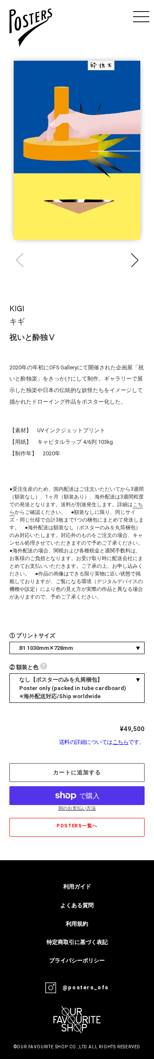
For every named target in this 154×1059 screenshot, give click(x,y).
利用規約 (77, 923)
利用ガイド (77, 886)
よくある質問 (77, 905)
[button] (134, 260)
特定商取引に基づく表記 (77, 942)
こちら (121, 742)
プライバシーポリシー (77, 960)
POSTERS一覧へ (77, 826)
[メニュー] (141, 17)
